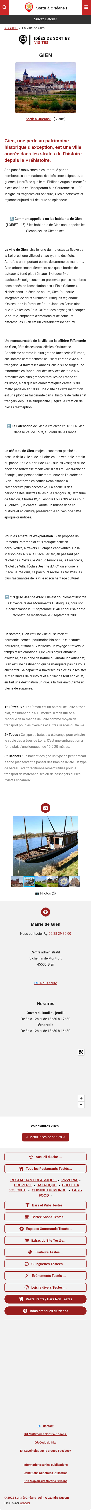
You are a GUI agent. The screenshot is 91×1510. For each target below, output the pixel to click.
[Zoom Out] (81, 1104)
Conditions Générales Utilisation (46, 1473)
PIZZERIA (69, 1180)
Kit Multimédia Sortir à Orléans (45, 1434)
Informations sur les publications (45, 1464)
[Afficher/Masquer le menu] (86, 7)
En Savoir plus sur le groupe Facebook (45, 1450)
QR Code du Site (46, 1442)
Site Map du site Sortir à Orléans (45, 1481)
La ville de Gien (33, 28)
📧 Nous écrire (45, 983)
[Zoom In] (81, 1098)
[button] (76, 820)
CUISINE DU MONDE (49, 1190)
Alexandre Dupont (57, 1497)
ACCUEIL (11, 28)
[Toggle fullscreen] (81, 1052)
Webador (25, 1503)
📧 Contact (45, 1426)
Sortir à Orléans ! (38, 119)
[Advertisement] (45, 1369)
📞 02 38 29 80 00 (57, 934)
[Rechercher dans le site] (4, 7)
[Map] (45, 1078)
